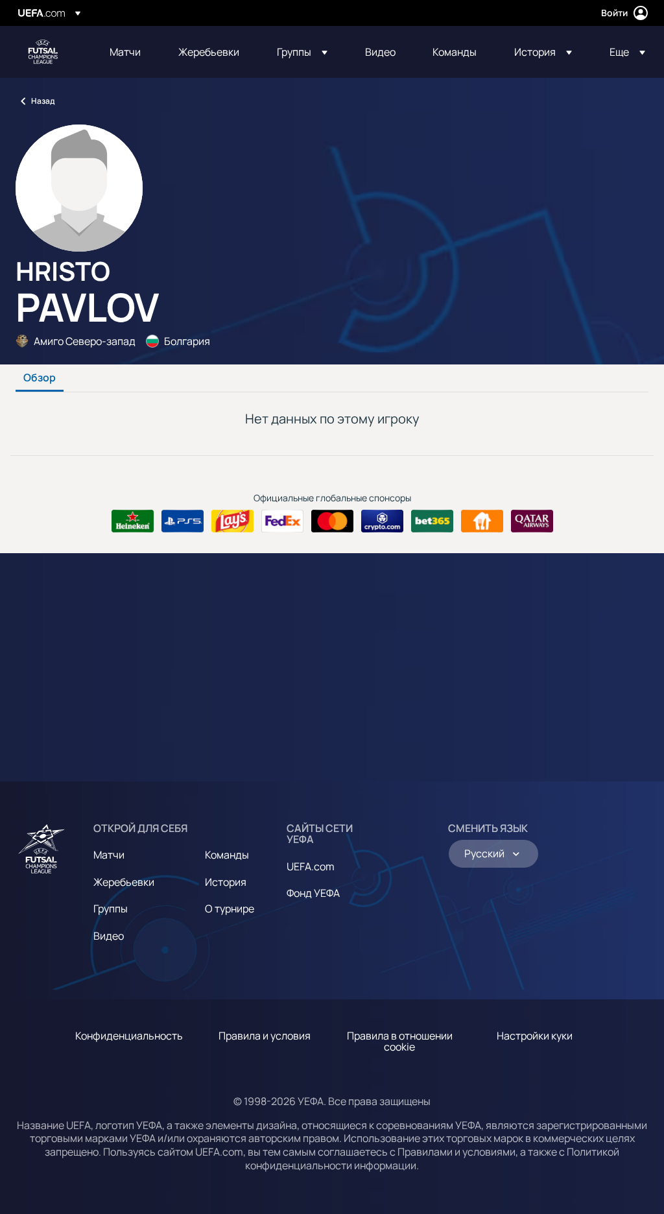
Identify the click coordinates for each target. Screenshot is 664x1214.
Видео (108, 936)
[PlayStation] (182, 521)
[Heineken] (133, 521)
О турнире (229, 908)
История (225, 882)
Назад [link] (42, 100)
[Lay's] (232, 521)
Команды (227, 855)
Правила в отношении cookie (400, 1041)
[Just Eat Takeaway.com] (482, 521)
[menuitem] (127, 52)
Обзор (39, 378)
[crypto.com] (382, 521)
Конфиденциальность (129, 1036)
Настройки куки (535, 1036)
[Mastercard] (332, 521)
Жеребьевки (123, 882)
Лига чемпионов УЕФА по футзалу (43, 52)
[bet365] (432, 521)
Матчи (108, 855)
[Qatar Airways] (532, 521)
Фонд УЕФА (313, 893)
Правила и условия (265, 1036)
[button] (302, 52)
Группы (110, 908)
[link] (125, 52)
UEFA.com (311, 866)
